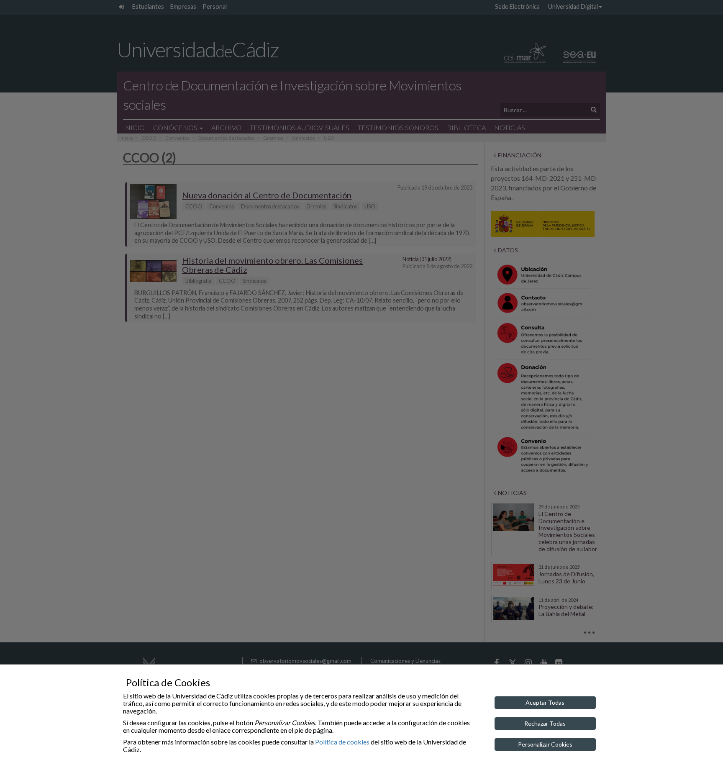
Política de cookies (342, 742)
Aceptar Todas (545, 702)
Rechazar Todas (545, 723)
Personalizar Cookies (545, 744)
